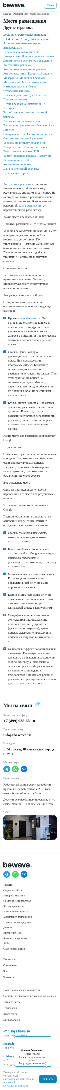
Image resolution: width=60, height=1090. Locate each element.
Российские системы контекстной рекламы (25, 114)
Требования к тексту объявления (24, 142)
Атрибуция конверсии (34, 39)
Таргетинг (44, 155)
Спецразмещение (14, 134)
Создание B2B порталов (17, 900)
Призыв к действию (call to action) (25, 95)
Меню (50, 5)
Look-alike (9, 34)
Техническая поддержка (17, 922)
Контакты (8, 977)
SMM (6, 943)
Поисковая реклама (15, 99)
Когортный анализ (40, 73)
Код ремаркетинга (14, 73)
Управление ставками (17, 164)
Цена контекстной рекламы (21, 168)
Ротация (8, 108)
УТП (27, 160)
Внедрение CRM (12, 932)
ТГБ (36, 151)
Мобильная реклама (32, 77)
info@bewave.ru (17, 735)
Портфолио (9, 959)
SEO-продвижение (14, 906)
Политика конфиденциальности (21, 990)
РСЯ (45, 103)
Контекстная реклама (17, 184)
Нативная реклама (15, 86)
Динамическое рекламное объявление (27, 60)
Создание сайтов (12, 890)
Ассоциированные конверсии (22, 43)
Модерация (10, 77)
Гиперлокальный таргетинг (20, 52)
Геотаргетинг (11, 56)
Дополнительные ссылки (38, 56)
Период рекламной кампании (22, 103)
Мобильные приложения (17, 916)
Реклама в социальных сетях (21, 121)
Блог (6, 971)
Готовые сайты (11, 1002)
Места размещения (34, 82)
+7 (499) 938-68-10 (19, 721)
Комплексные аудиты (15, 911)
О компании (10, 965)
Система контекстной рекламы (23, 138)
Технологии (10, 1008)
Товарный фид (12, 147)
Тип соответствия (35, 147)
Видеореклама (12, 47)
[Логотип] (14, 4)
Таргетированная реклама (19, 155)
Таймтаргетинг (12, 160)
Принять (48, 1079)
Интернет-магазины (14, 895)
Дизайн (7, 927)
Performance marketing (32, 34)
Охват (32, 86)
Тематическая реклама (17, 151)
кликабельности (30, 318)
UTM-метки (11, 39)
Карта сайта (10, 1014)
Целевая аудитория (15, 173)
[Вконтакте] (24, 769)
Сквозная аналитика (40, 134)
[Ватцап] (15, 769)
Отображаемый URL (16, 90)
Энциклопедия (11, 1019)
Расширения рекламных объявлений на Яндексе (28, 127)
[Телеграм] (6, 769)
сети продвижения (30, 205)
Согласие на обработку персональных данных (29, 996)
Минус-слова (11, 82)
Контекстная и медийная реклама (24, 69)
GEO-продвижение (14, 948)
